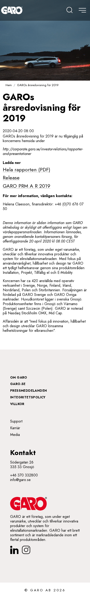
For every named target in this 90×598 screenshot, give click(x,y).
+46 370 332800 (24, 475)
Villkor (17, 404)
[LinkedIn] (14, 550)
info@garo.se (20, 479)
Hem (9, 85)
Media (15, 434)
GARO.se (18, 384)
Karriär (15, 428)
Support (16, 421)
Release (11, 177)
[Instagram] (26, 550)
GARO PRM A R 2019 (26, 186)
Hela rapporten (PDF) (26, 169)
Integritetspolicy (28, 397)
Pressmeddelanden (28, 390)
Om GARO (18, 377)
